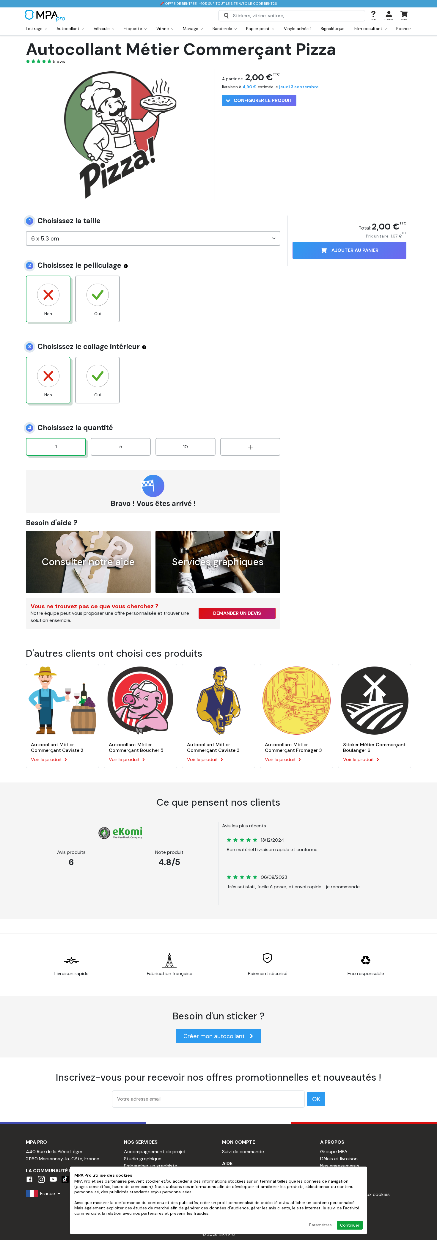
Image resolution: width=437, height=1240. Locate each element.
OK (316, 1099)
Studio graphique (142, 1159)
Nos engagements (339, 1166)
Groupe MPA (334, 1151)
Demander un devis (237, 613)
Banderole (223, 28)
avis (59, 61)
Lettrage (35, 28)
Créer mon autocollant (214, 1036)
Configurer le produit (262, 100)
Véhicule (102, 28)
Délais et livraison (339, 1159)
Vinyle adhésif (297, 28)
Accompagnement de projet (155, 1151)
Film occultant (368, 28)
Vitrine (163, 28)
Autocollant (68, 28)
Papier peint (258, 28)
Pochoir (403, 28)
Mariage (191, 28)
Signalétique (332, 28)
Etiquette (133, 28)
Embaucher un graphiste (150, 1166)
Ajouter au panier (354, 250)
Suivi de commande (243, 1151)
